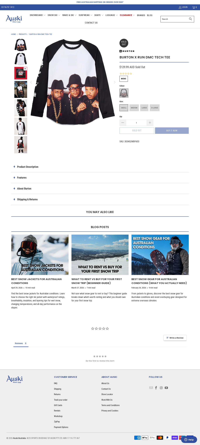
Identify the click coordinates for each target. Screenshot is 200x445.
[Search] (190, 19)
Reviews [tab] (19, 343)
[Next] (114, 82)
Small (124, 108)
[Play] (73, 82)
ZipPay (57, 421)
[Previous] (31, 82)
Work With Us (106, 400)
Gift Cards (58, 405)
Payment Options (61, 427)
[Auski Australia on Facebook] (156, 388)
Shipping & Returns (27, 199)
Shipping (57, 389)
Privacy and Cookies (109, 410)
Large (144, 108)
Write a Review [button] (176, 337)
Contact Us (106, 389)
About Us (105, 383)
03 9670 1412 (7, 7)
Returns (57, 394)
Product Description (27, 166)
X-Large (154, 108)
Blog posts (100, 227)
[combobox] (177, 19)
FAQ (55, 383)
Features (22, 177)
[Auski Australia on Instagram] (161, 388)
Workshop (58, 416)
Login (185, 7)
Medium (134, 108)
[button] (38, 15)
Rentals (57, 410)
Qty (120, 116)
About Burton (24, 188)
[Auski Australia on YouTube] (166, 388)
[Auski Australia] (14, 19)
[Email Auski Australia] (151, 388)
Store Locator (107, 394)
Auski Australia (19, 438)
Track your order (60, 400)
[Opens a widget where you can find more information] (189, 440)
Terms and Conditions (110, 405)
